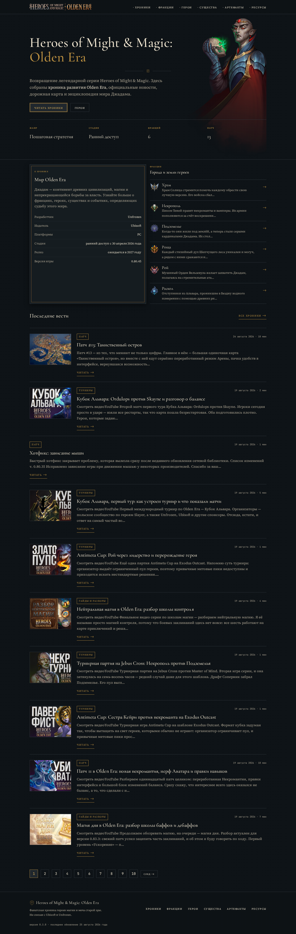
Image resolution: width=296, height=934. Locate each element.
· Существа (207, 6)
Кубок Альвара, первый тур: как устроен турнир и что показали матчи (149, 501)
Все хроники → (252, 315)
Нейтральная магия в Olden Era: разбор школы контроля (135, 609)
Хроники (153, 908)
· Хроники (142, 6)
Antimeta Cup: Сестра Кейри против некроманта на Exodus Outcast (146, 717)
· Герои (185, 6)
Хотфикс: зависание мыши (57, 453)
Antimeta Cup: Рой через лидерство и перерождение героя (137, 555)
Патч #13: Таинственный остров (109, 345)
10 (134, 873)
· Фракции (165, 6)
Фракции (174, 908)
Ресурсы (259, 908)
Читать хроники (48, 107)
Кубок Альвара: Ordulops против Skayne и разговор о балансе (141, 399)
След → (149, 874)
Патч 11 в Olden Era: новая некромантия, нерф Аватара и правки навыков (152, 771)
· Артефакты (233, 6)
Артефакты (236, 908)
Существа (213, 908)
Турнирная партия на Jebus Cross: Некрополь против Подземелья (144, 663)
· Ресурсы (258, 6)
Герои (80, 107)
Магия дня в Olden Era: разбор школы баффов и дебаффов (137, 825)
